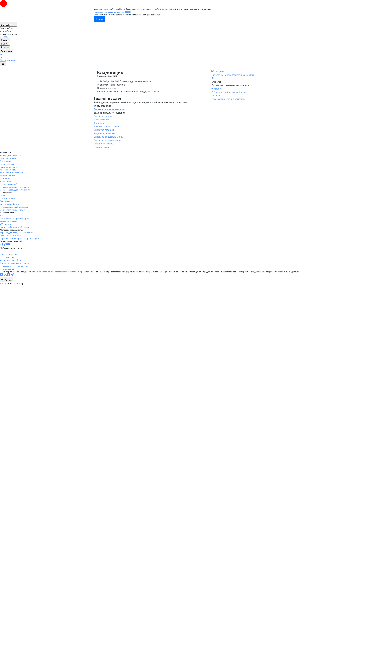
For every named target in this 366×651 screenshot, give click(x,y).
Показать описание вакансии (109, 109)
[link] (5, 47)
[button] (3, 54)
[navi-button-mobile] (3, 63)
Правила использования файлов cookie (141, 14)
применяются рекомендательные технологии (55, 271)
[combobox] (6, 279)
